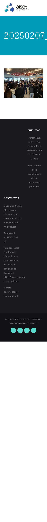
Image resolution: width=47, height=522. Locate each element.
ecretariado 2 (11, 296)
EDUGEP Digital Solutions (28, 323)
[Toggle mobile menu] (42, 6)
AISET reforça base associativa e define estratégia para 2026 (34, 176)
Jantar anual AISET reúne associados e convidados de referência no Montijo (34, 148)
